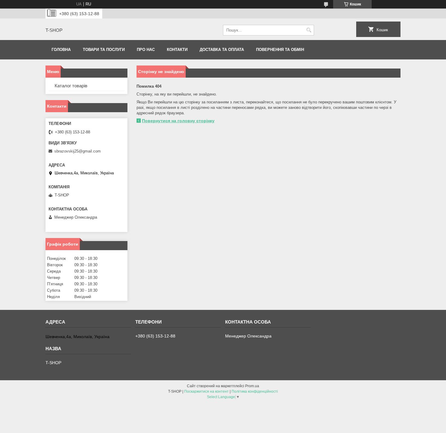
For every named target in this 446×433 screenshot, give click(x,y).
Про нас (146, 49)
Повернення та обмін (280, 49)
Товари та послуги (104, 49)
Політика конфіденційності (254, 391)
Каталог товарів (71, 85)
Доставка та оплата (222, 49)
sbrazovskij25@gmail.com (77, 151)
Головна (61, 49)
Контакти (177, 49)
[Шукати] (308, 30)
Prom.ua (252, 386)
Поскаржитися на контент (206, 391)
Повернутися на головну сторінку (178, 120)
